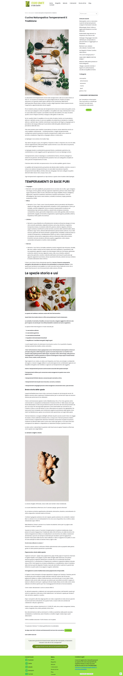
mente (82, 86)
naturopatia (31, 13)
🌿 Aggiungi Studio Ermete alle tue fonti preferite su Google (50, 646)
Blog (90, 3)
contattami (68, 630)
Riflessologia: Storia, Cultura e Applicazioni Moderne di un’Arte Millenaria (88, 29)
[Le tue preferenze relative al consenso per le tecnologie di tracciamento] (121, 674)
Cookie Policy (90, 673)
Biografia (57, 3)
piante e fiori (82, 91)
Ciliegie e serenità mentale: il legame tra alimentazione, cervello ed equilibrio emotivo (87, 68)
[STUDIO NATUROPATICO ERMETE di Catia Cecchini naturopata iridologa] (36, 4)
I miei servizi (73, 3)
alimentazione (84, 81)
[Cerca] (96, 13)
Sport (81, 88)
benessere (83, 83)
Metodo (65, 3)
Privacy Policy (83, 673)
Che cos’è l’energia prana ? (87, 55)
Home (51, 3)
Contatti (51, 5)
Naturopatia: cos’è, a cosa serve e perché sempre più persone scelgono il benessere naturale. (88, 23)
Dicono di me (82, 3)
